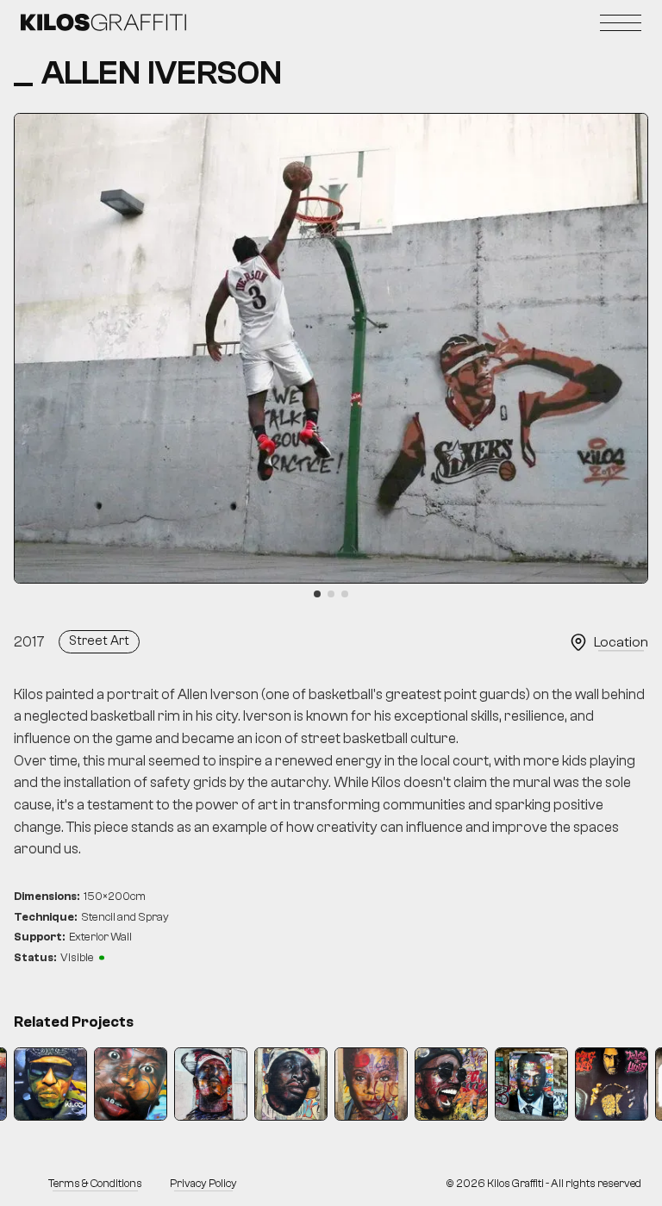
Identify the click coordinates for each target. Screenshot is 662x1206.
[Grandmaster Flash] (291, 1084)
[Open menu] (620, 22)
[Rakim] (210, 1084)
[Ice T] (50, 1084)
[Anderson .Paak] (451, 1084)
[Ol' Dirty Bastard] (130, 1084)
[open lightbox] (331, 348)
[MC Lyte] (371, 1084)
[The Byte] (611, 1084)
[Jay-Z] (531, 1084)
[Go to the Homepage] (103, 22)
